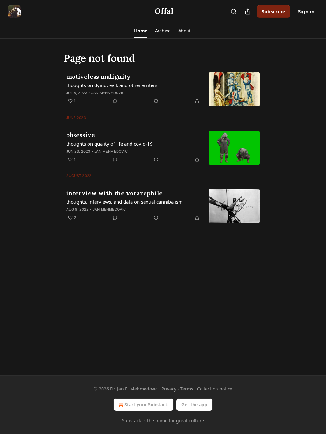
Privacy (168, 389)
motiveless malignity (98, 76)
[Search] (233, 11)
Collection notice (214, 389)
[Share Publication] (247, 11)
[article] (163, 89)
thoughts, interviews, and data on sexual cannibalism (124, 202)
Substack (131, 420)
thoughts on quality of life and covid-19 (109, 143)
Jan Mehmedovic (108, 93)
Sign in (306, 11)
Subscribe (273, 11)
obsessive (80, 135)
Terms (186, 389)
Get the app (194, 405)
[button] (140, 30)
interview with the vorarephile (114, 193)
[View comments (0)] (115, 101)
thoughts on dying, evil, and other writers (111, 85)
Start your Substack (146, 405)
